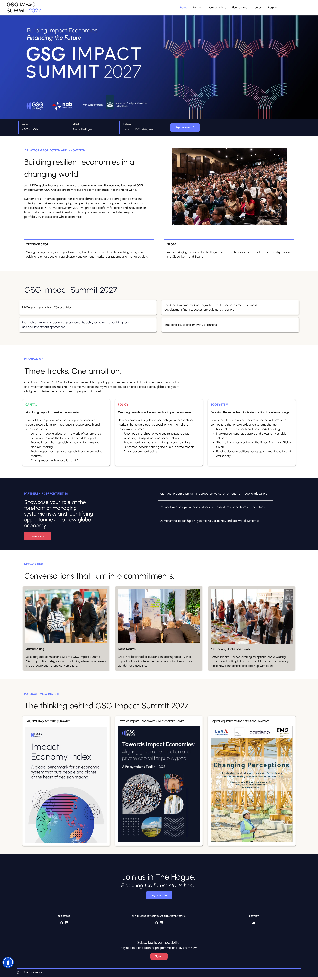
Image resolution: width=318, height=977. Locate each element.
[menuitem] (183, 8)
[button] (8, 962)
